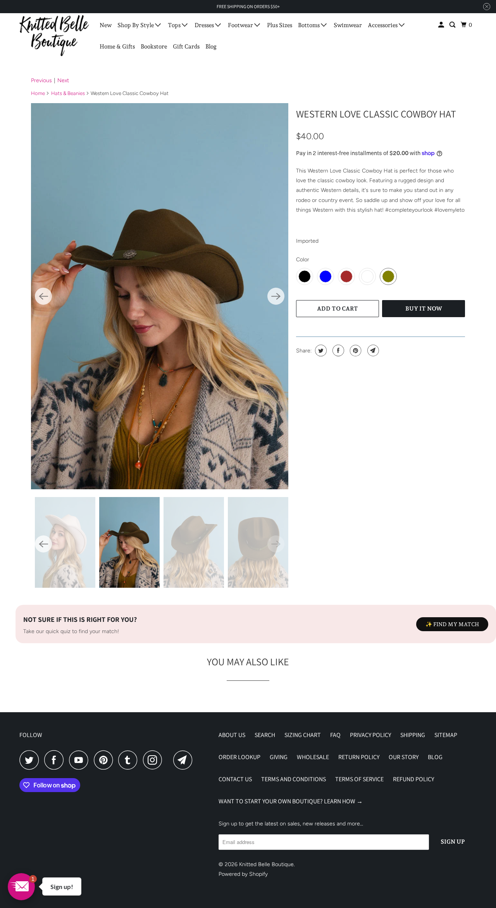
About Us (232, 735)
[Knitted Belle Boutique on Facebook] (55, 760)
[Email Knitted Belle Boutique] (184, 760)
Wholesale (313, 757)
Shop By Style (136, 25)
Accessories (383, 25)
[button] (21, 886)
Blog (211, 46)
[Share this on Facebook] (337, 350)
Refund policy (413, 779)
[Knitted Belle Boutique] (54, 35)
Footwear (241, 25)
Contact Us (235, 779)
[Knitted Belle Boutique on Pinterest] (105, 760)
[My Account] (442, 25)
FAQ (335, 735)
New (106, 25)
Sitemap (445, 735)
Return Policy (358, 757)
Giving (279, 757)
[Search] (453, 25)
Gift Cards (186, 46)
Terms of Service (359, 779)
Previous (41, 80)
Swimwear (348, 25)
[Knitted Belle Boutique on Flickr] (170, 760)
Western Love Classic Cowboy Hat (376, 113)
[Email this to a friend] (372, 350)
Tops (175, 25)
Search (265, 735)
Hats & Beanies (68, 93)
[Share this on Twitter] (320, 350)
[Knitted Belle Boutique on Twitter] (31, 760)
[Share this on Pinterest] (355, 350)
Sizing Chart (302, 735)
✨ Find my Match (452, 624)
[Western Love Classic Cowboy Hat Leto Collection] (159, 296)
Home (38, 93)
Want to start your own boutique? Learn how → (291, 801)
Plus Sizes (279, 25)
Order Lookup (239, 757)
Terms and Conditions (293, 779)
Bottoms (309, 25)
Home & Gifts (117, 46)
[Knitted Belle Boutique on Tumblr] (129, 760)
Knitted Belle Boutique (266, 864)
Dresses (205, 25)
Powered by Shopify (243, 874)
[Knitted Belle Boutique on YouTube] (80, 760)
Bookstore (154, 46)
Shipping (412, 735)
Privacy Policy (370, 735)
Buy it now (423, 308)
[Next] (275, 296)
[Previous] (43, 296)
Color (302, 259)
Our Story (403, 757)
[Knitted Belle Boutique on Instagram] (154, 760)
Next (63, 80)
